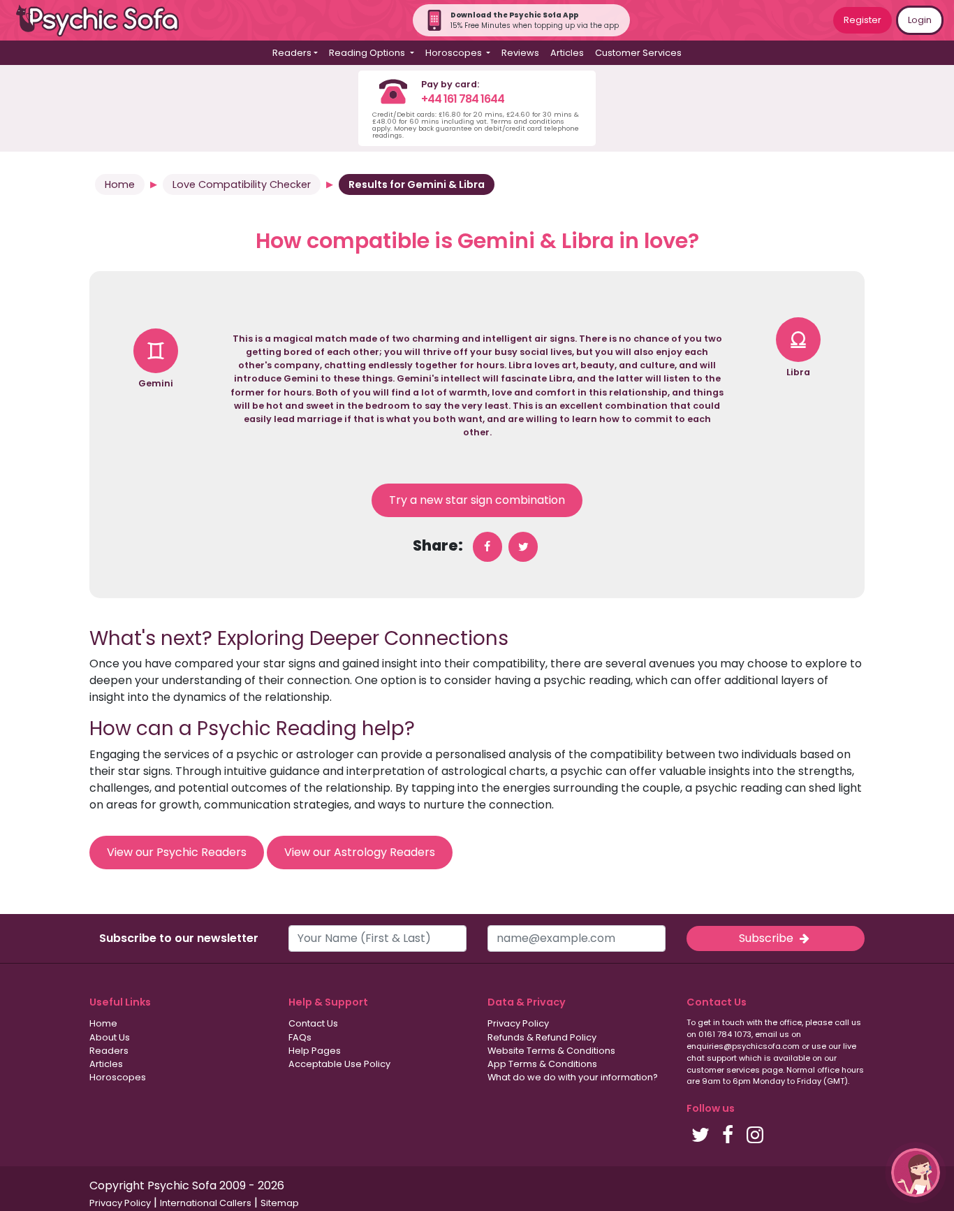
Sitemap (279, 1203)
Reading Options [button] (368, 53)
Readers (109, 1051)
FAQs (299, 1037)
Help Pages (314, 1051)
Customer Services (638, 53)
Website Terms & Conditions (551, 1051)
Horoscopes (117, 1077)
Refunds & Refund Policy (541, 1037)
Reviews (520, 53)
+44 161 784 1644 (462, 99)
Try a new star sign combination (477, 500)
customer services (723, 1069)
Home (120, 184)
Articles (567, 53)
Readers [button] (291, 53)
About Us (109, 1037)
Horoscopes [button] (454, 53)
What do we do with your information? (572, 1077)
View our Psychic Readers (177, 852)
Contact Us (313, 1023)
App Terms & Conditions (542, 1064)
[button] (915, 1172)
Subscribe (767, 938)
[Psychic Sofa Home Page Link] (105, 21)
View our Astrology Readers (359, 852)
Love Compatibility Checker (242, 184)
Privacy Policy (518, 1023)
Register (862, 20)
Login (920, 20)
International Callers (205, 1203)
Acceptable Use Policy (339, 1064)
